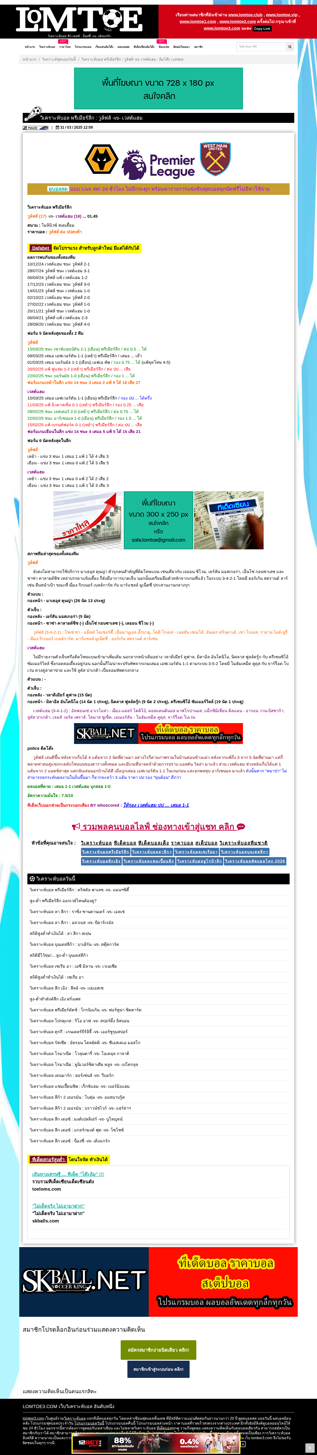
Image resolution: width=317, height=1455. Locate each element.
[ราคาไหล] (88, 520)
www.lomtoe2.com (238, 21)
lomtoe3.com (33, 1418)
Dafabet (41, 248)
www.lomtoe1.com (198, 21)
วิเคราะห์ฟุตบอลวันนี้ (59, 59)
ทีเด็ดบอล (164, 1428)
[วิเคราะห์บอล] (158, 89)
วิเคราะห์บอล (75, 1418)
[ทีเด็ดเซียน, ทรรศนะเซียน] (229, 520)
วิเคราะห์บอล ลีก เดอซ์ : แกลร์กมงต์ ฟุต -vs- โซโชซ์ (79, 36)
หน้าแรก (30, 59)
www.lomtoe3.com (222, 28)
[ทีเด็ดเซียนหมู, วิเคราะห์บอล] (158, 734)
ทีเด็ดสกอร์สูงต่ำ (48, 1159)
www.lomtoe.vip (282, 15)
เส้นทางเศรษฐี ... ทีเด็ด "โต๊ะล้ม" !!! (68, 1174)
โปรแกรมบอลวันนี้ (89, 1423)
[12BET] (155, 1444)
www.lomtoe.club (245, 15)
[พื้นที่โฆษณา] (158, 520)
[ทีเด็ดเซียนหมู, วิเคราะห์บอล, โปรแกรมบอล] (158, 1282)
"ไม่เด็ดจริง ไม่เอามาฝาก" (58, 1206)
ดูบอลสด (58, 189)
